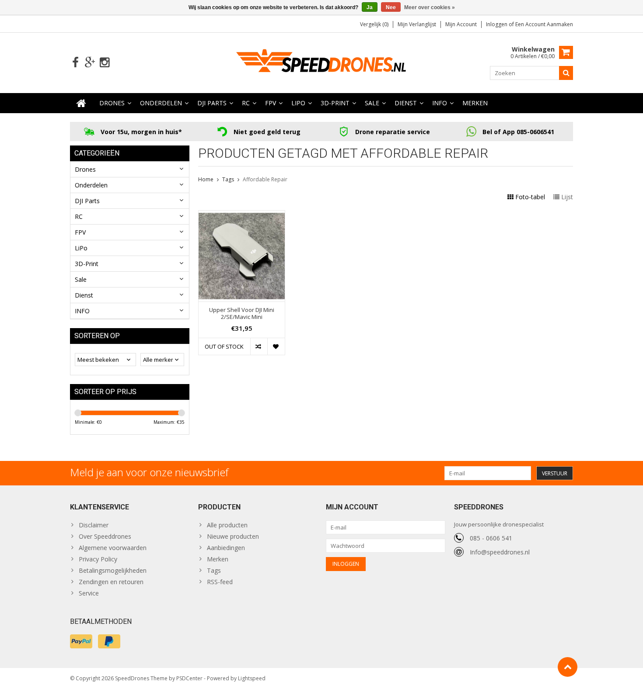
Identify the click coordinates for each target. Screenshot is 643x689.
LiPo (298, 103)
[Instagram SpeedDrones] (104, 63)
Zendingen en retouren (111, 582)
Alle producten (227, 525)
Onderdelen (161, 103)
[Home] (81, 103)
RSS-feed (220, 582)
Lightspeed (252, 678)
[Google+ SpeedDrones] (89, 63)
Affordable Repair (265, 179)
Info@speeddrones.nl (500, 552)
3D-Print (335, 103)
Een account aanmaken (544, 24)
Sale (372, 103)
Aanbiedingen (226, 548)
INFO (439, 103)
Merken (475, 103)
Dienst (406, 103)
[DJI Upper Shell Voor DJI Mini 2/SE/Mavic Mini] (242, 215)
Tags (228, 179)
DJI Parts (212, 103)
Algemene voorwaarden (113, 548)
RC (246, 103)
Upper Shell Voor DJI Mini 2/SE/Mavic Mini (241, 313)
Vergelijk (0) (374, 24)
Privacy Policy (98, 559)
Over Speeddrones (105, 536)
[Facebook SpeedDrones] (75, 63)
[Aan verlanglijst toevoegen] (275, 346)
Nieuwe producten (233, 536)
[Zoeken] (566, 73)
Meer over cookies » (429, 7)
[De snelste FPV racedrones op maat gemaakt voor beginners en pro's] (321, 62)
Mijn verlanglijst (417, 24)
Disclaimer (93, 525)
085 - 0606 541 (491, 538)
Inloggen (497, 24)
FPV (270, 103)
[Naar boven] (567, 667)
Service (89, 593)
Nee (391, 7)
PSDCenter (189, 678)
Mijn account (461, 24)
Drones (112, 103)
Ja (370, 7)
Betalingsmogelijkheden (113, 570)
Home (205, 179)
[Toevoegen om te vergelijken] (258, 346)
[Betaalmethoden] (81, 641)
